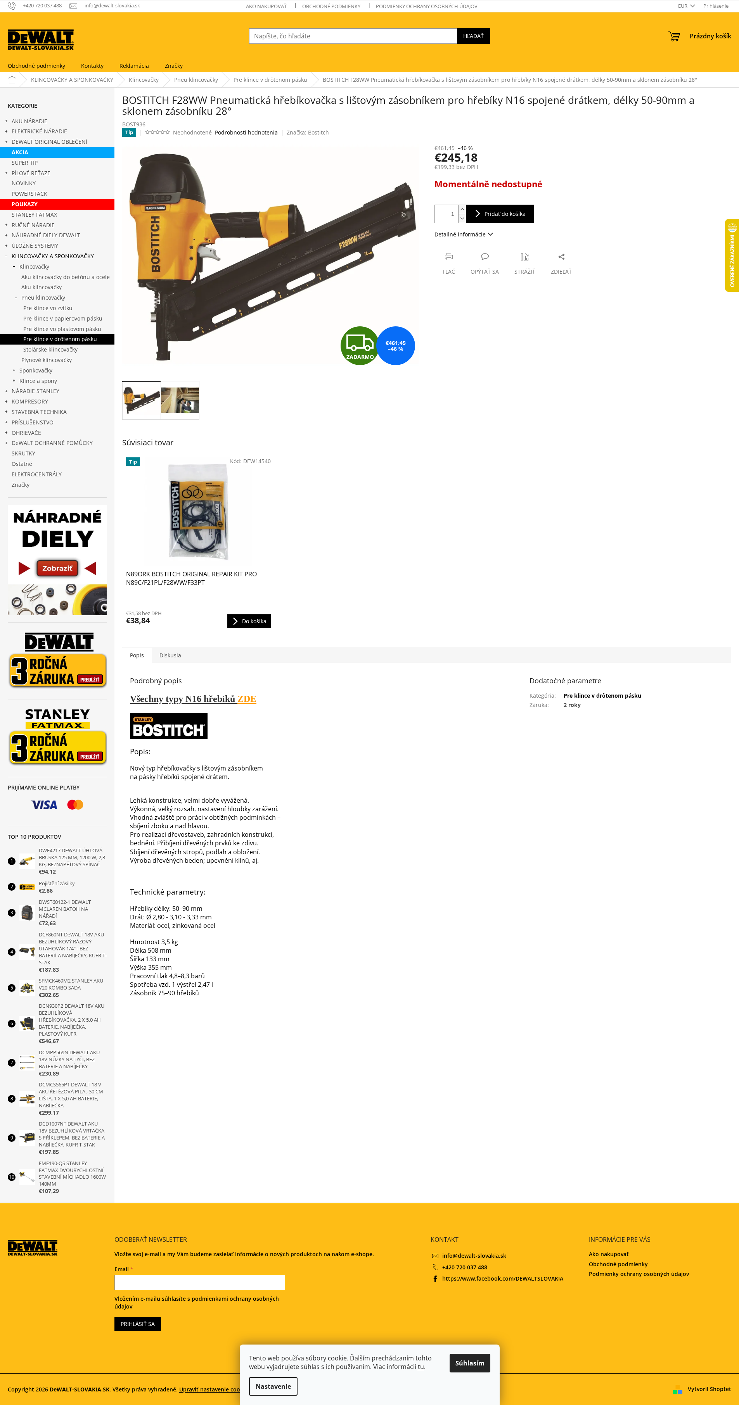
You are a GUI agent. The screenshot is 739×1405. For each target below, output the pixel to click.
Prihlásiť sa (138, 1323)
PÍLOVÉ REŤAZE (31, 173)
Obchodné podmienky (331, 6)
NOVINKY (24, 183)
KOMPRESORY (30, 401)
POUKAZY (25, 204)
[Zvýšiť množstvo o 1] (462, 209)
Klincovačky (34, 266)
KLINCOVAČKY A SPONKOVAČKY (53, 256)
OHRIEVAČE (26, 432)
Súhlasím (470, 1363)
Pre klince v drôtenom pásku (60, 339)
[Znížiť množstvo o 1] (462, 218)
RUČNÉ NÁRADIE (33, 225)
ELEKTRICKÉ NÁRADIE (39, 131)
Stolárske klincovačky (50, 349)
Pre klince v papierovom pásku (62, 318)
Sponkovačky (35, 370)
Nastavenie (273, 1386)
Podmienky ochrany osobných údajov (427, 6)
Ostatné (22, 463)
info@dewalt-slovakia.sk (474, 1255)
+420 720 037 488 (464, 1267)
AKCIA (20, 152)
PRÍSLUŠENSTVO (33, 422)
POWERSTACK (29, 193)
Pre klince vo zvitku (48, 308)
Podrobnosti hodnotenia (246, 132)
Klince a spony (38, 380)
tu (421, 1366)
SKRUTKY (23, 453)
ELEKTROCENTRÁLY (37, 474)
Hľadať (473, 36)
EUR (683, 5)
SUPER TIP (25, 162)
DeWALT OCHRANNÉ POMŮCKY (52, 442)
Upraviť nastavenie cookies (215, 1389)
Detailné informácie (460, 234)
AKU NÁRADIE (29, 121)
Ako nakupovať (266, 6)
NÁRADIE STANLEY (35, 391)
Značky (20, 484)
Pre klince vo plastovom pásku (62, 329)
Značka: (308, 132)
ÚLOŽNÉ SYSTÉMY (35, 245)
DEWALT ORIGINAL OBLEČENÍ (49, 141)
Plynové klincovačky (46, 360)
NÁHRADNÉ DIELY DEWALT (46, 235)
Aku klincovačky (41, 287)
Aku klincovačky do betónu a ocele (65, 277)
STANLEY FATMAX (34, 214)
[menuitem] (36, 66)
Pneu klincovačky (43, 297)
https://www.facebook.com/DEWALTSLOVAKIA (502, 1278)
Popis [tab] (137, 655)
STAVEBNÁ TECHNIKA (39, 411)
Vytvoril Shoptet (709, 1388)
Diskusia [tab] (170, 655)
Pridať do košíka (505, 213)
